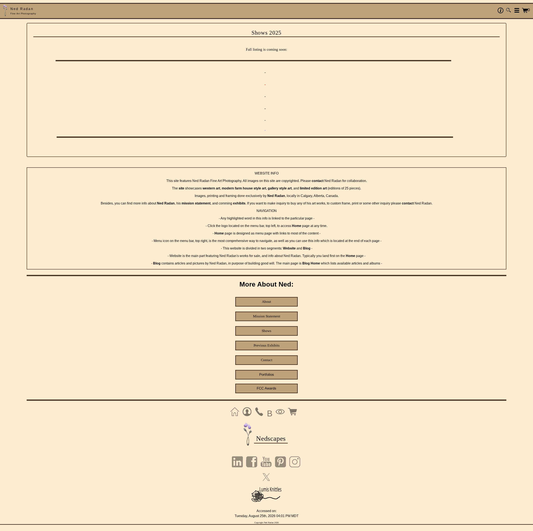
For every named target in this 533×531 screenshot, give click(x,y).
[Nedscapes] (248, 445)
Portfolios (266, 375)
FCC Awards (266, 388)
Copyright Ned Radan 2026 (266, 522)
